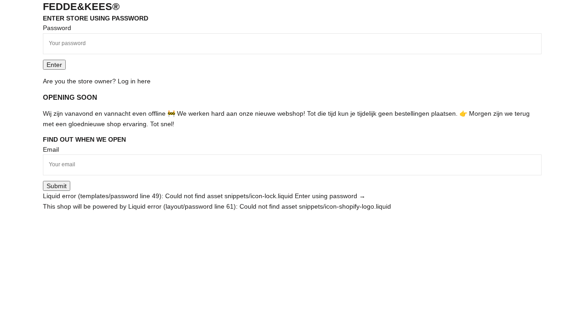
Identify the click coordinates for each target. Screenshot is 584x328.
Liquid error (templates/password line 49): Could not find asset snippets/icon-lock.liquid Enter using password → (204, 196)
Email (51, 149)
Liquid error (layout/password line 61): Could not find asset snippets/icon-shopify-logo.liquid (259, 206)
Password (57, 27)
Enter (54, 64)
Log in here (134, 81)
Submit (57, 186)
